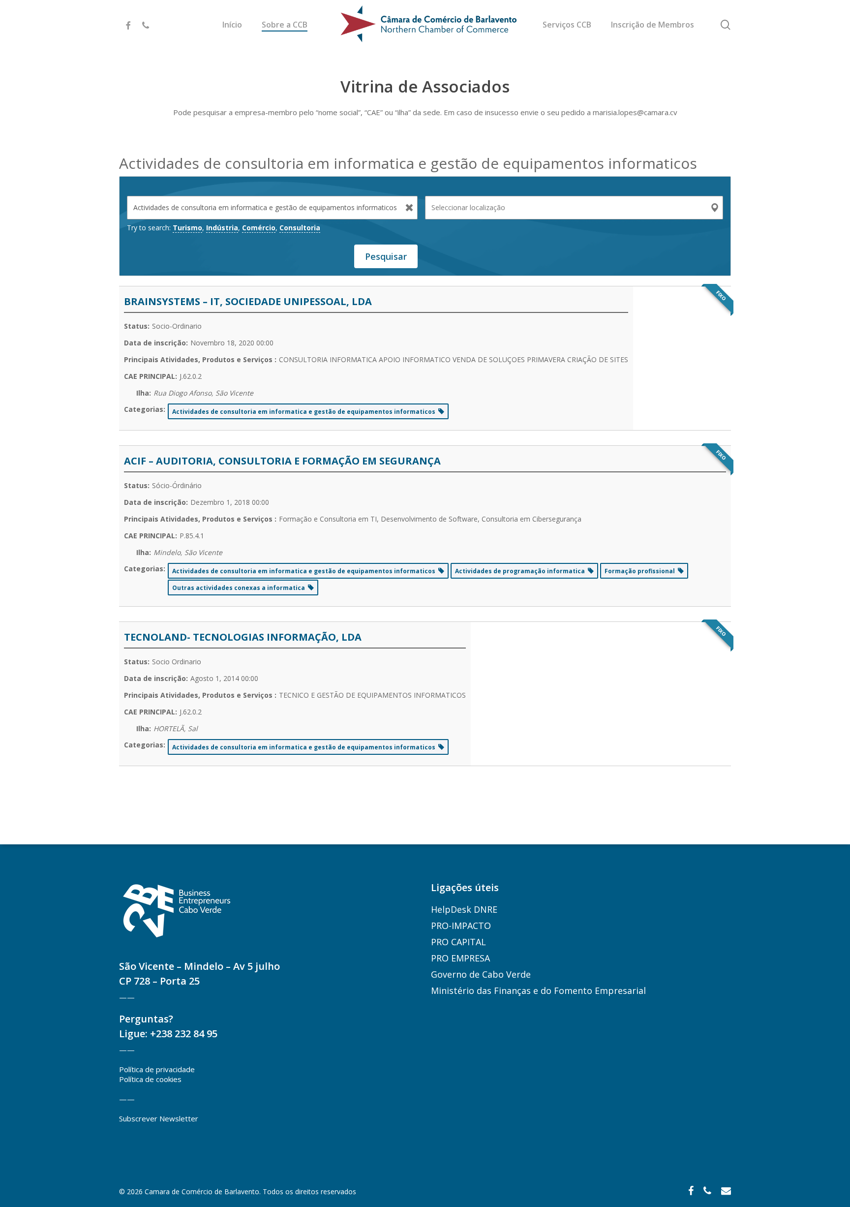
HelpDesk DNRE (464, 909)
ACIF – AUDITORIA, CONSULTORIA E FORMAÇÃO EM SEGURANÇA (282, 460)
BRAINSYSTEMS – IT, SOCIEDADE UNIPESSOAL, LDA (248, 301)
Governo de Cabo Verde (481, 974)
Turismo (187, 227)
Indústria (222, 227)
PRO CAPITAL (458, 942)
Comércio (258, 227)
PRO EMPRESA (460, 958)
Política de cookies (150, 1079)
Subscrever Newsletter (158, 1118)
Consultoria (299, 227)
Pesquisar (386, 256)
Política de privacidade (157, 1069)
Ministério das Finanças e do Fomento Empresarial (538, 990)
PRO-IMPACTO (461, 925)
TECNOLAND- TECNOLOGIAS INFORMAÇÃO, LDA (243, 637)
